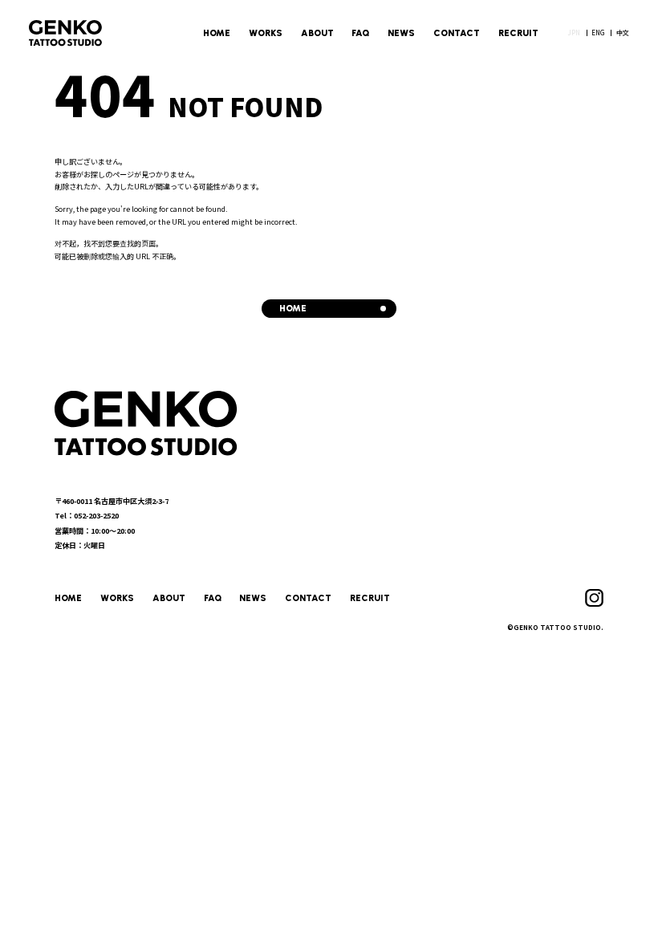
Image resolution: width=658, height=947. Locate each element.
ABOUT (317, 33)
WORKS (265, 33)
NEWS (401, 33)
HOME (216, 33)
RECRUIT (518, 33)
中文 (622, 32)
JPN (573, 32)
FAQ (360, 33)
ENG (597, 32)
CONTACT (456, 33)
